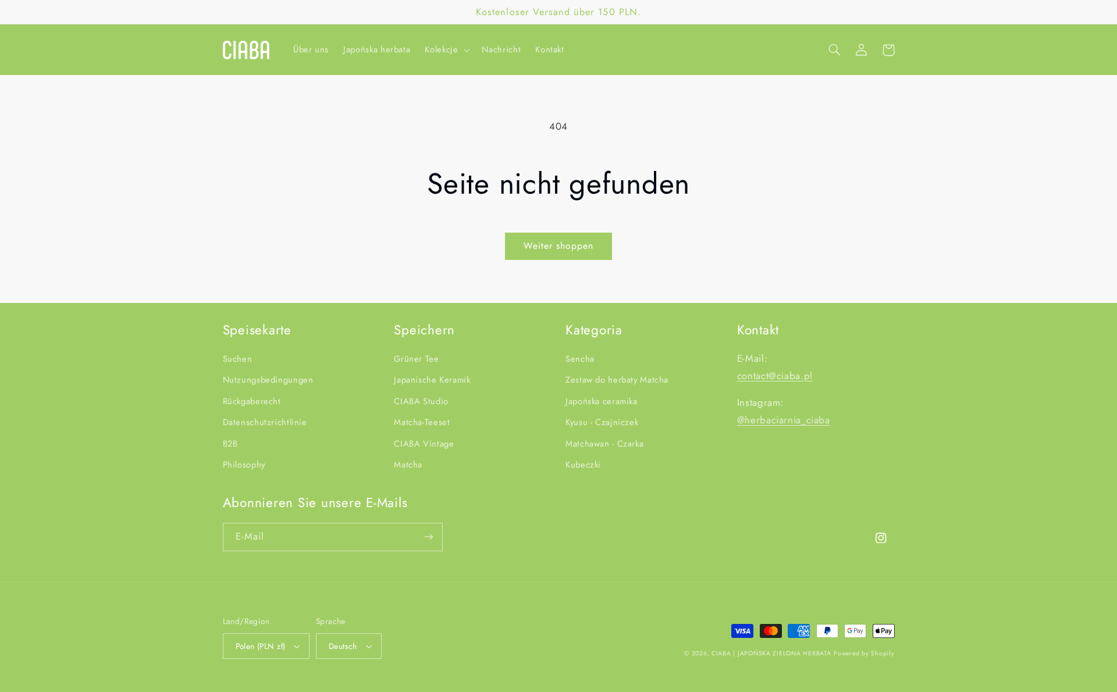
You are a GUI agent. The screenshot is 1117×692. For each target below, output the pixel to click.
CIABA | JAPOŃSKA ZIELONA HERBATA (771, 653)
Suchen (237, 358)
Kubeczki (583, 464)
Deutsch (343, 646)
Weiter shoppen (559, 245)
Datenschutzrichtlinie (265, 422)
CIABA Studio (421, 401)
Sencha (580, 358)
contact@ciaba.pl (775, 376)
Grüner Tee (416, 358)
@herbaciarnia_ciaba (783, 420)
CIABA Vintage (424, 443)
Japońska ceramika (601, 401)
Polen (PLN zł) (261, 646)
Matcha (408, 464)
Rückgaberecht (252, 401)
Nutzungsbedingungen (268, 379)
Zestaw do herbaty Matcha (616, 379)
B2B (230, 443)
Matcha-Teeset (422, 422)
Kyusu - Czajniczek (601, 422)
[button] (446, 50)
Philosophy (244, 464)
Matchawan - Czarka (604, 443)
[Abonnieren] (428, 537)
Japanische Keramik (432, 379)
